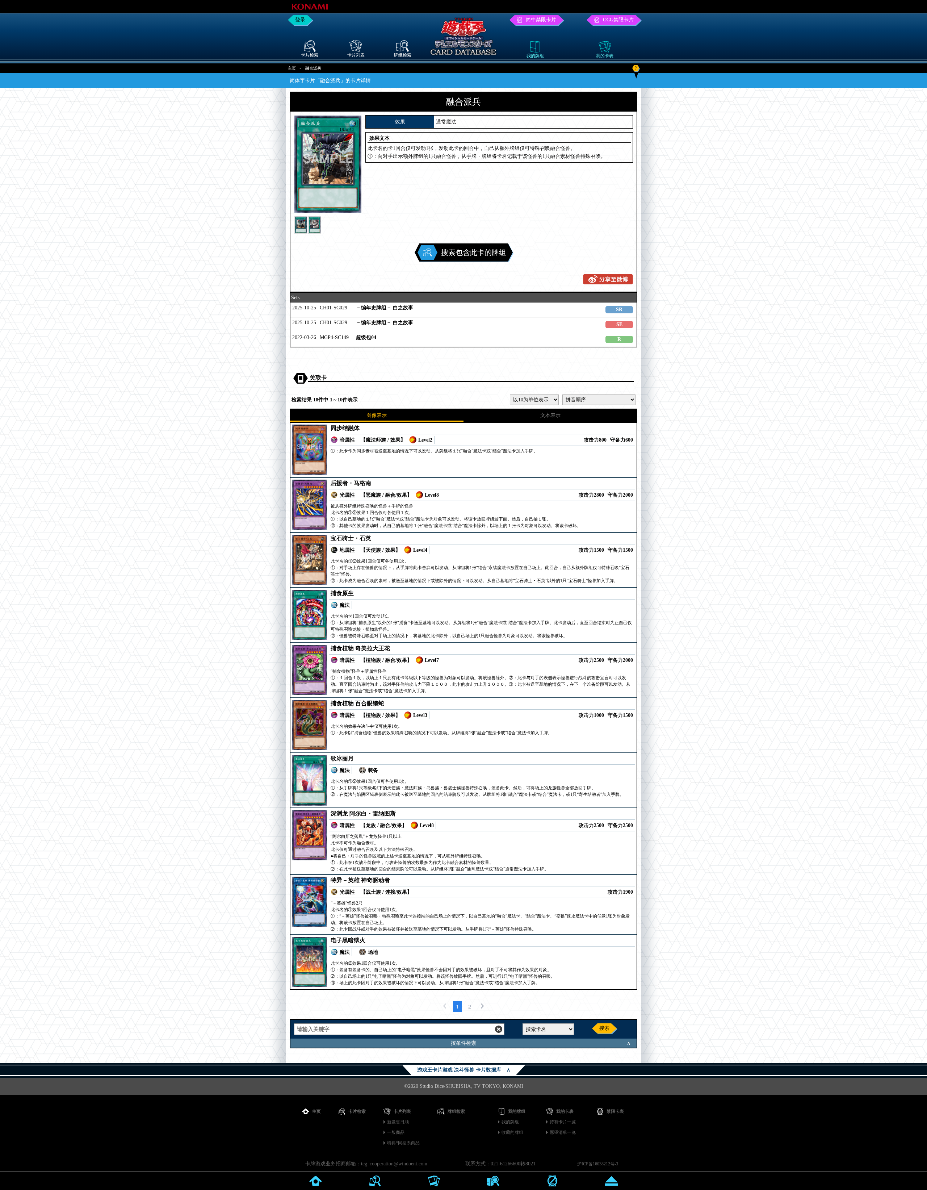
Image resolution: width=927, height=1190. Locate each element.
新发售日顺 (398, 1121)
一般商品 (395, 1132)
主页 (292, 68)
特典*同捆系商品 (403, 1142)
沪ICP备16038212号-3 (597, 1163)
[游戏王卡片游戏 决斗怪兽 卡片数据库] (463, 56)
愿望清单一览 (563, 1132)
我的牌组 (510, 1121)
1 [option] (457, 1006)
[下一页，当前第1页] (482, 1006)
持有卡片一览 (563, 1121)
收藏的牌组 (512, 1132)
